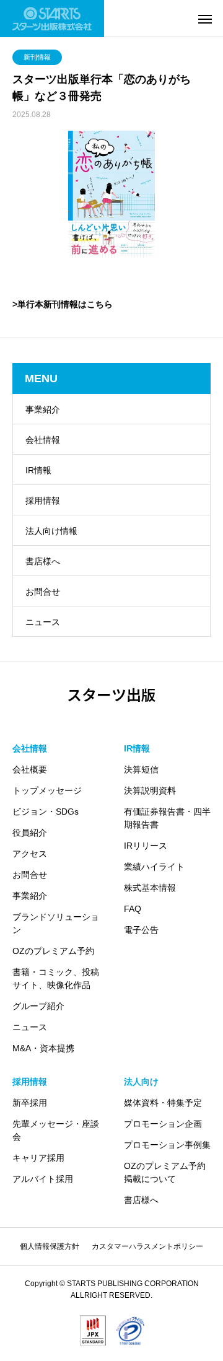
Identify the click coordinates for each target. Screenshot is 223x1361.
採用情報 (42, 500)
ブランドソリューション (55, 923)
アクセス (29, 854)
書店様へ (42, 561)
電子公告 (141, 930)
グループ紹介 (38, 1006)
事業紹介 (42, 409)
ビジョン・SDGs (45, 811)
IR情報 (38, 470)
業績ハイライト (154, 867)
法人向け (141, 1082)
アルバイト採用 (42, 1179)
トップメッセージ (47, 790)
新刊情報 (37, 57)
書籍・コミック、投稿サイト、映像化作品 (55, 978)
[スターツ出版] (52, 18)
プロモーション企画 (163, 1124)
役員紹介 (29, 833)
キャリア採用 (38, 1158)
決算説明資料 (150, 790)
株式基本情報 (150, 888)
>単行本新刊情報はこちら (62, 304)
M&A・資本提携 (43, 1048)
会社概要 (29, 769)
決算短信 (141, 769)
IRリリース (145, 846)
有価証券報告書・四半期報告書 (167, 818)
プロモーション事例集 (167, 1145)
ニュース (42, 622)
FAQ (132, 909)
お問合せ (42, 592)
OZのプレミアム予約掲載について (165, 1172)
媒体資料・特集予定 (163, 1103)
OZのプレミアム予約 (53, 951)
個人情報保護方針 (49, 1246)
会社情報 (42, 440)
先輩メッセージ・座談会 (55, 1130)
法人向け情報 (51, 531)
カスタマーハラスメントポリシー (147, 1246)
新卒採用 (29, 1103)
